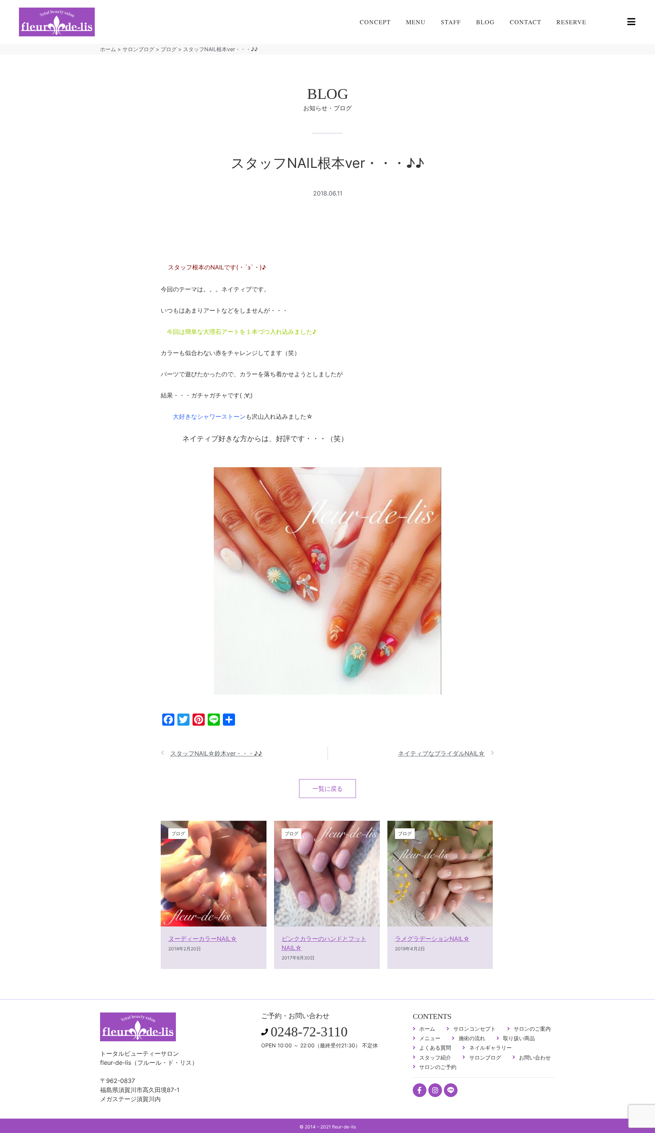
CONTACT (525, 22)
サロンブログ (138, 49)
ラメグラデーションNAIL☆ (432, 938)
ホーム (108, 49)
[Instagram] (435, 1090)
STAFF (451, 22)
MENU (416, 22)
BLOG (485, 22)
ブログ (169, 49)
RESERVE (571, 22)
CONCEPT (375, 22)
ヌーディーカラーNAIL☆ (202, 938)
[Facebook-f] (419, 1090)
